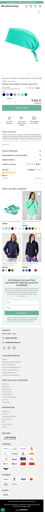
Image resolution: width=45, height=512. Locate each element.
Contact (4, 357)
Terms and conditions (9, 414)
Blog (3, 419)
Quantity (9, 96)
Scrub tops (5, 384)
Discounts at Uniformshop (10, 373)
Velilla (8, 85)
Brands (4, 424)
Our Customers (7, 422)
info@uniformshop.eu (13, 340)
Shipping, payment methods (11, 360)
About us (5, 411)
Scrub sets (5, 382)
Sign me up (22, 311)
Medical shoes (7, 389)
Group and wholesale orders (11, 365)
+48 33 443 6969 (11, 336)
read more (5, 142)
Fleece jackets (7, 392)
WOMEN (4, 79)
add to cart (22, 106)
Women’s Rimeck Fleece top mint (31, 220)
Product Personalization (10, 367)
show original (37, 175)
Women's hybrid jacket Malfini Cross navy (9, 262)
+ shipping (37, 101)
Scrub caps (11, 79)
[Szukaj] (35, 6)
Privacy (34, 502)
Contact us (5, 409)
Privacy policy (7, 417)
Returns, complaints (8, 362)
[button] (29, 71)
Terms (15, 504)
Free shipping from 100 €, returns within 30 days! (21, 2)
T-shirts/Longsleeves (9, 395)
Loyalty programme (8, 370)
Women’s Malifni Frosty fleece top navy (29, 262)
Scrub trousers (7, 387)
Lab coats (5, 397)
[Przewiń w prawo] (18, 226)
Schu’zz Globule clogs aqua (11, 219)
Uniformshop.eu (30, 499)
